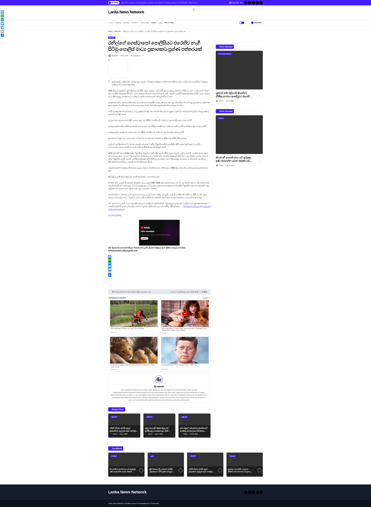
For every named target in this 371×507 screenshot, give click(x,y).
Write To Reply (169, 22)
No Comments (135, 55)
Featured (232, 456)
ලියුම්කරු (127, 22)
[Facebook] (159, 256)
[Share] (159, 275)
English (153, 22)
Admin (160, 386)
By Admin (115, 55)
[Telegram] (159, 269)
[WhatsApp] (159, 259)
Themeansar (154, 503)
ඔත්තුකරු (118, 22)
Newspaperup (143, 503)
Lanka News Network (126, 12)
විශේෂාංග (135, 22)
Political (221, 118)
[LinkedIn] (159, 262)
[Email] (159, 272)
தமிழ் (160, 22)
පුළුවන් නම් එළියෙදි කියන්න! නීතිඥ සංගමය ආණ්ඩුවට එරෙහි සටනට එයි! (233, 96)
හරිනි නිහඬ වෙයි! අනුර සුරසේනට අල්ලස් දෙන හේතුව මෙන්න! (123, 431)
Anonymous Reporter (225, 54)
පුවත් (111, 22)
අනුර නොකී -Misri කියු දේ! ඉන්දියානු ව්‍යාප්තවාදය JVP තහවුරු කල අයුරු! (157, 431)
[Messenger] (159, 266)
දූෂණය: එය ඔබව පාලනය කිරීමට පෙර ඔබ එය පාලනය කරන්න (239, 471)
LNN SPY (112, 37)
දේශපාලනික (145, 22)
